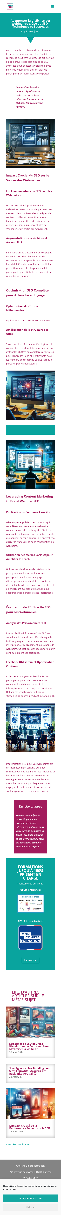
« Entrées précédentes (18, 1144)
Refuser (30, 1207)
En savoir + (30, 960)
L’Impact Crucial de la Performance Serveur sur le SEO (29, 1127)
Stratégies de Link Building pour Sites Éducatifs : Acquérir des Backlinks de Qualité (30, 1071)
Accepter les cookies (30, 1198)
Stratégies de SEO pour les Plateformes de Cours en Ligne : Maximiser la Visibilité (29, 1046)
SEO (38, 31)
